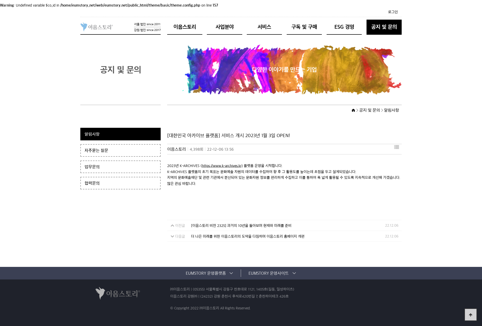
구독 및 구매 (304, 26)
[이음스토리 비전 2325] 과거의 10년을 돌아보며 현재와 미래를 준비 (241, 225)
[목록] (397, 149)
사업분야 (225, 26)
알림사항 (92, 134)
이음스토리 (184, 26)
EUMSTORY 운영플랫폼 (206, 273)
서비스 (264, 26)
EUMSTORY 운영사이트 (269, 273)
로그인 (393, 12)
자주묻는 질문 (96, 150)
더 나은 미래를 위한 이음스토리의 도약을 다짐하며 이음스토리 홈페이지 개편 (248, 236)
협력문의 (92, 183)
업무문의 (92, 167)
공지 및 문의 (384, 26)
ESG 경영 (344, 26)
